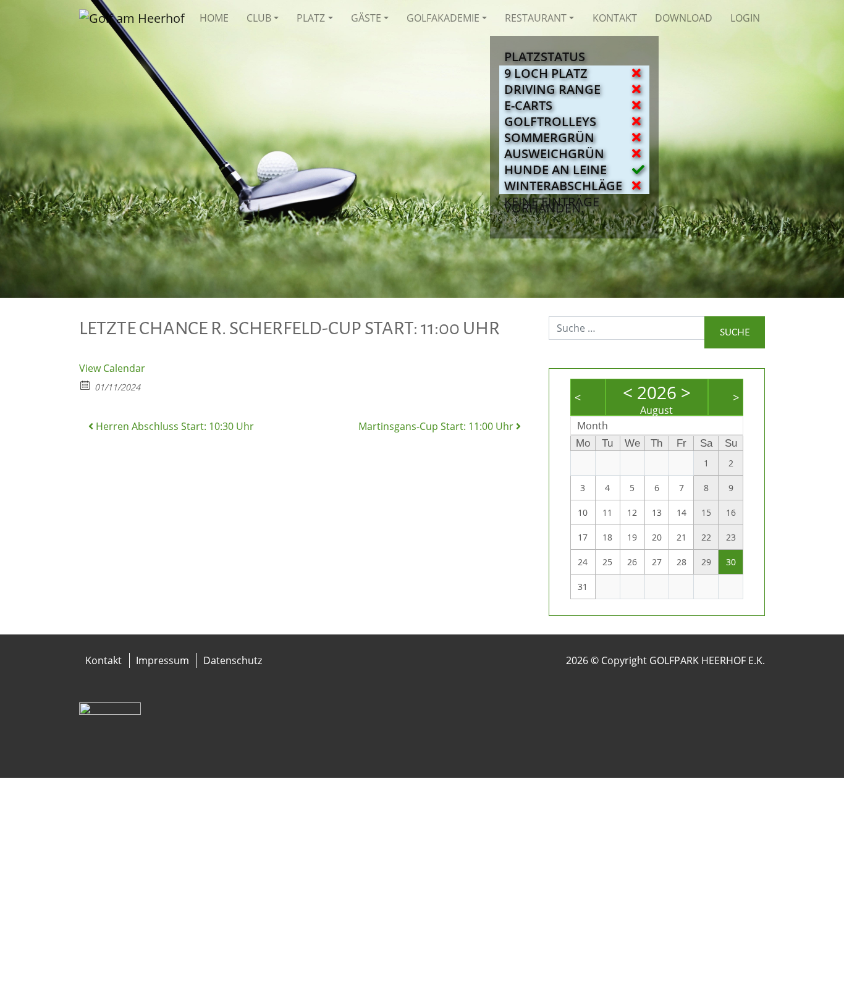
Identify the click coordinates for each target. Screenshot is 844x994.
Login (745, 18)
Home (214, 18)
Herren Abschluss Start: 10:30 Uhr (173, 426)
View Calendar (112, 368)
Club (259, 18)
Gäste (366, 18)
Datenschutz (232, 660)
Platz (311, 18)
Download (683, 18)
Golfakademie (443, 18)
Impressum (162, 660)
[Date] (85, 384)
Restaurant (536, 18)
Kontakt (615, 18)
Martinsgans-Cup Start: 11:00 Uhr (437, 426)
